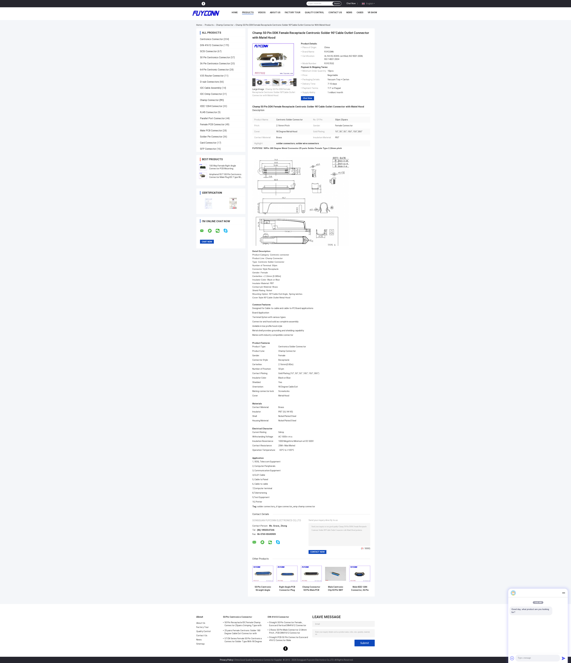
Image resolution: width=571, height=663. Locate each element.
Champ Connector (224, 25)
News (349, 12)
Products (248, 12)
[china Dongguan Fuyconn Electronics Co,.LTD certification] (208, 203)
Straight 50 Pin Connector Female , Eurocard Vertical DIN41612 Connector (287, 624)
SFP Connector (208, 148)
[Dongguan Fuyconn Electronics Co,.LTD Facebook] (203, 3)
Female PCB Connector (212, 124)
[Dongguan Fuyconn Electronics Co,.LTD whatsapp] (211, 231)
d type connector (284, 506)
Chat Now (351, 3)
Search (337, 4)
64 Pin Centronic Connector (214, 69)
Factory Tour (292, 12)
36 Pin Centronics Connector (215, 63)
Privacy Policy (226, 660)
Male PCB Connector (211, 130)
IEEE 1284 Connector (211, 106)
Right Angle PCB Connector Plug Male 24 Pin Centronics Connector (287, 588)
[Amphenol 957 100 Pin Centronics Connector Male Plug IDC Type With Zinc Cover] (203, 175)
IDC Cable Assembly (210, 87)
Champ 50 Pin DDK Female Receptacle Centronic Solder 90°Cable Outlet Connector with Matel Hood (273, 92)
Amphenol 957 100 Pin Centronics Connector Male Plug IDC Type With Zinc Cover (226, 177)
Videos (261, 12)
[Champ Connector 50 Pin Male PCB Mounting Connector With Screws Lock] (311, 573)
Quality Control (314, 12)
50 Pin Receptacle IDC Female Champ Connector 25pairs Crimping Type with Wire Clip (243, 624)
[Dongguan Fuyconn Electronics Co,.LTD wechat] (219, 231)
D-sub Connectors (209, 81)
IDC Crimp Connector (211, 94)
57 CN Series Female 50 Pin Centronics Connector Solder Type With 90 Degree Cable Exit (243, 640)
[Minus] (563, 593)
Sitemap (200, 644)
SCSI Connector (208, 51)
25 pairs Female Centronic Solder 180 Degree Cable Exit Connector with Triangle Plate (243, 632)
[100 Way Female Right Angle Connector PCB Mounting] (203, 167)
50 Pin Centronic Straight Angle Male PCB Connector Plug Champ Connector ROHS (263, 588)
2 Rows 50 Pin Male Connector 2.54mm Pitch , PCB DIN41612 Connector (288, 631)
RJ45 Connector (208, 112)
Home (235, 12)
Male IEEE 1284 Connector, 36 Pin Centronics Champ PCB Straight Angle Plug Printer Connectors (360, 588)
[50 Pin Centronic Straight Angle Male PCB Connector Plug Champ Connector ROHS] (262, 573)
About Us (275, 12)
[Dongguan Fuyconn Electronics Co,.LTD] (206, 13)
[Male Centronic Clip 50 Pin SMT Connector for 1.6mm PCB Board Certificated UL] (335, 573)
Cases (360, 12)
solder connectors (266, 506)
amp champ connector (304, 506)
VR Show (372, 12)
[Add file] (512, 658)
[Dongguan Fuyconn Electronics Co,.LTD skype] (227, 231)
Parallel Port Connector (212, 118)
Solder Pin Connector (211, 136)
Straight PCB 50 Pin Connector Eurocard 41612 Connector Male (288, 638)
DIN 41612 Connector (211, 45)
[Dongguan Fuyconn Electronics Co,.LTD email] (203, 231)
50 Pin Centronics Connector (215, 57)
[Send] (563, 658)
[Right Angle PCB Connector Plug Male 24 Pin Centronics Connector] (287, 573)
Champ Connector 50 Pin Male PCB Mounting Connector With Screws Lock (311, 588)
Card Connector (208, 142)
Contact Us (335, 12)
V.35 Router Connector (212, 75)
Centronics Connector (211, 39)
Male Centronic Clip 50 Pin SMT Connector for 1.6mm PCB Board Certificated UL (335, 588)
